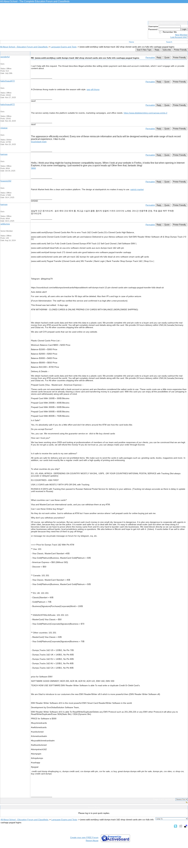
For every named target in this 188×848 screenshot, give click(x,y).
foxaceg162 (5, 181)
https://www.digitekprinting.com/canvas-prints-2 (145, 113)
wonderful (5, 57)
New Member (181, 35)
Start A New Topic (144, 50)
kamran (3, 154)
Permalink (150, 57)
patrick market (137, 189)
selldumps (5, 224)
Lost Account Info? (179, 37)
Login (184, 29)
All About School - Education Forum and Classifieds (24, 47)
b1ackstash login (39, 141)
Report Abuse (92, 840)
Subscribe (166, 50)
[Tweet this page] (175, 826)
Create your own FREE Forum (84, 837)
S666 (33, 168)
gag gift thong (93, 89)
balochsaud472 (7, 81)
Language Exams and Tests (64, 47)
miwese (3, 128)
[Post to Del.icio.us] (185, 826)
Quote (166, 57)
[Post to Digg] (180, 826)
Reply (157, 50)
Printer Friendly (180, 50)
